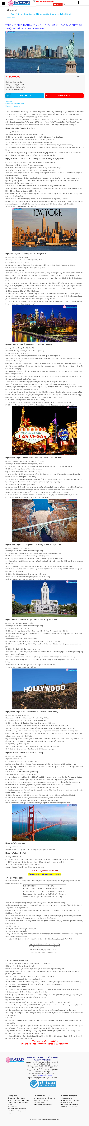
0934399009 (64, 95)
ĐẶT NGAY (25, 95)
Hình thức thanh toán (12, 106)
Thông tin (8, 101)
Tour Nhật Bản (19, 1111)
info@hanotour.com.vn (45, 1076)
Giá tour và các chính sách (14, 104)
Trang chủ (13, 10)
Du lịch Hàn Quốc (72, 1106)
